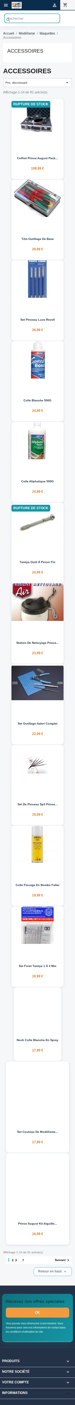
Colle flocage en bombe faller (37, 885)
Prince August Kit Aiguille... (37, 1223)
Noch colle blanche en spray (37, 1040)
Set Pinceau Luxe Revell (37, 319)
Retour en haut (53, 1271)
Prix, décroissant (37, 82)
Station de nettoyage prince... (37, 642)
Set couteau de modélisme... (37, 1131)
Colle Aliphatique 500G (37, 481)
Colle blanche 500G (37, 400)
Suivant (63, 1260)
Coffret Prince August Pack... (37, 158)
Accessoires (25, 51)
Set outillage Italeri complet (38, 723)
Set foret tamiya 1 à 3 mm (37, 966)
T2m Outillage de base (37, 239)
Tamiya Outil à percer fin (37, 562)
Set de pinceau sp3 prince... (38, 804)
